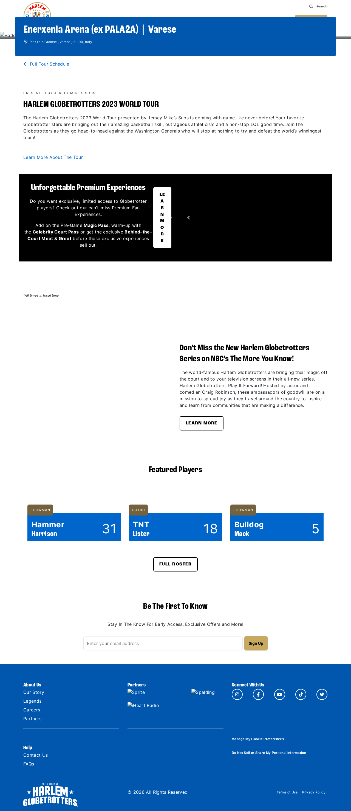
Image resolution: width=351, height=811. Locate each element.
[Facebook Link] (258, 694)
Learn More (162, 218)
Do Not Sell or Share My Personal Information (269, 753)
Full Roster (175, 564)
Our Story (33, 692)
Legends (32, 701)
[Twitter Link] (321, 694)
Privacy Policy (313, 792)
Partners (32, 718)
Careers (31, 710)
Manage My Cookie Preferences (258, 739)
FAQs (28, 764)
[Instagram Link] (237, 694)
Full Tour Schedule (49, 64)
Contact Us (35, 755)
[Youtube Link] (279, 694)
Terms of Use (287, 792)
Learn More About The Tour (53, 157)
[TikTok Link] (300, 694)
